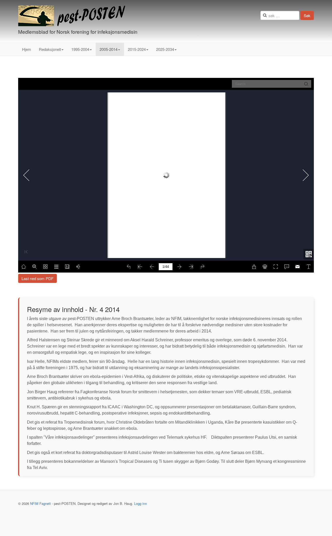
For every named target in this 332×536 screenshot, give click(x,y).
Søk (307, 15)
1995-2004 (80, 49)
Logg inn (140, 503)
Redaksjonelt (50, 49)
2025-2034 (165, 49)
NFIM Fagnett (40, 503)
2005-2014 (108, 49)
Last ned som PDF (37, 278)
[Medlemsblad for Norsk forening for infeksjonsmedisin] (71, 15)
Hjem (26, 49)
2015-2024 (137, 49)
